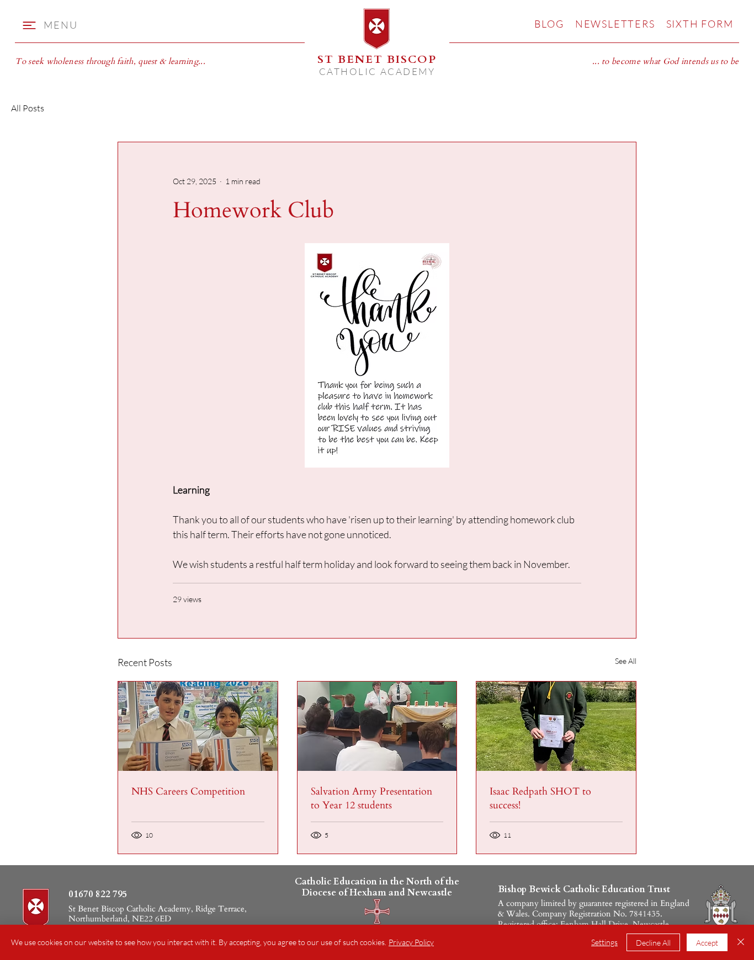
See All (625, 661)
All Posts (27, 108)
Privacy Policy (411, 942)
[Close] (740, 942)
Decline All (653, 942)
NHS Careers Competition (188, 791)
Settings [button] (604, 942)
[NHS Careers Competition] (198, 726)
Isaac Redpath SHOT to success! (540, 798)
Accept (707, 942)
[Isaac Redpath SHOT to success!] (556, 726)
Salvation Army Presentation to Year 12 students (371, 798)
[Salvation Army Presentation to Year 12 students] (377, 726)
